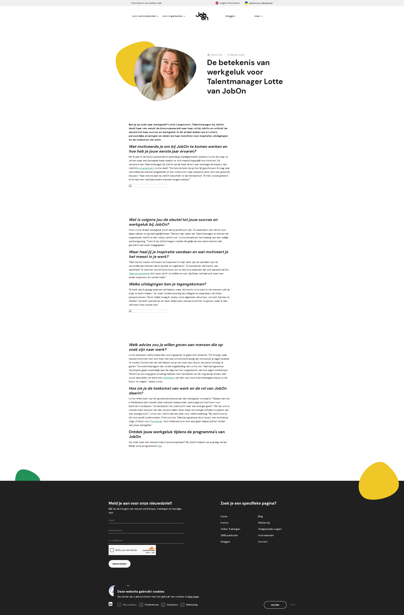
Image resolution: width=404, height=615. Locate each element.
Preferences (152, 604)
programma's (146, 168)
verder (275, 604)
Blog (260, 516)
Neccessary (130, 604)
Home (224, 516)
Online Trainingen (230, 529)
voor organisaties (172, 16)
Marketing (192, 604)
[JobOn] (202, 16)
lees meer (193, 596)
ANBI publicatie (229, 535)
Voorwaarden (266, 535)
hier (160, 446)
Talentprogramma (139, 273)
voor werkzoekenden (144, 16)
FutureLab (156, 421)
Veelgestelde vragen (270, 529)
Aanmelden (119, 563)
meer (257, 16)
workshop (169, 377)
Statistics (172, 604)
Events (225, 522)
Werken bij (264, 522)
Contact (263, 541)
